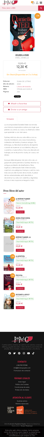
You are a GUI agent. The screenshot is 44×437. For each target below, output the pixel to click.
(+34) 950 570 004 (22, 365)
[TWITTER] (14, 353)
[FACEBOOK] (9, 353)
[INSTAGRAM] (23, 353)
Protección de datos (22, 390)
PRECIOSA (19, 275)
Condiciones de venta (22, 387)
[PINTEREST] (19, 353)
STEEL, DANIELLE (22, 58)
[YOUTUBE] (28, 353)
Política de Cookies (22, 384)
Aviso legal (22, 382)
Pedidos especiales (22, 403)
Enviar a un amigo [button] (18, 110)
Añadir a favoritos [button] (18, 104)
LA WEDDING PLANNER (23, 199)
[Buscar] (41, 8)
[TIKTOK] (33, 353)
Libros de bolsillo (24, 87)
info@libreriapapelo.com (22, 368)
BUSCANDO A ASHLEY (22, 295)
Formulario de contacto (22, 370)
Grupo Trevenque (26, 426)
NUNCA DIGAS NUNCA (23, 218)
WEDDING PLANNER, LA (23, 237)
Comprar (20, 212)
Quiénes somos (22, 401)
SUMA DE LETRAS (24, 81)
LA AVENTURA (20, 256)
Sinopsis (10, 119)
